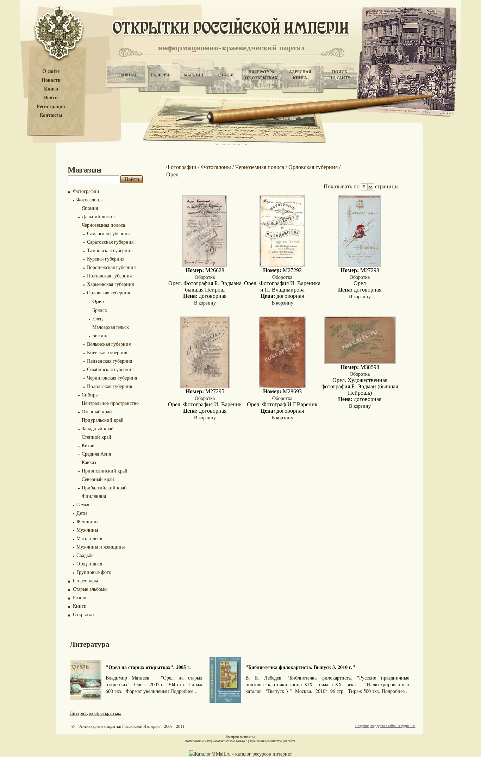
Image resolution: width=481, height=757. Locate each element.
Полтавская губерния (109, 275)
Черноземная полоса (103, 224)
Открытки (83, 614)
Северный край (98, 479)
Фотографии (86, 191)
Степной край (96, 436)
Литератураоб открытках (261, 75)
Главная (126, 75)
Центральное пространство (110, 403)
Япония (90, 208)
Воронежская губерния (111, 267)
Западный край (98, 428)
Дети (81, 512)
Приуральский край (103, 420)
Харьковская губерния (110, 284)
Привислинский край (104, 470)
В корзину (205, 302)
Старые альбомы (90, 589)
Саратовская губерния (110, 241)
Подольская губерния (109, 386)
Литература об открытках (95, 713)
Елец (97, 318)
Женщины (87, 521)
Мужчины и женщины (100, 546)
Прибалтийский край (104, 487)
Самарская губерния (108, 233)
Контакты (51, 115)
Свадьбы (85, 555)
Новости (51, 80)
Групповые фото (93, 572)
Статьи (226, 75)
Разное (80, 597)
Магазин (194, 75)
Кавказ (89, 462)
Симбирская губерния (110, 369)
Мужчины (87, 529)
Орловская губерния (108, 292)
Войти (51, 97)
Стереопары (85, 580)
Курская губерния (105, 258)
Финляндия (94, 496)
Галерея (160, 75)
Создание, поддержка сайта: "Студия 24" (385, 725)
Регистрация (51, 106)
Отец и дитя (89, 563)
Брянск (99, 310)
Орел (98, 301)
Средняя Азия (96, 453)
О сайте (51, 71)
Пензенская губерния (109, 360)
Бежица (100, 335)
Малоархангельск (110, 327)
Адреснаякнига (300, 75)
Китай (88, 445)
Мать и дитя (89, 538)
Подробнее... (184, 691)
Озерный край (97, 411)
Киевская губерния (107, 352)
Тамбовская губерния (109, 250)
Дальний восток (99, 216)
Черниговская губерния (112, 377)
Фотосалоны (89, 199)
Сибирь (90, 394)
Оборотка (205, 277)
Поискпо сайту (339, 75)
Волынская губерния (109, 343)
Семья (82, 504)
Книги (51, 89)
